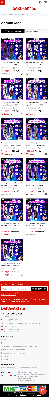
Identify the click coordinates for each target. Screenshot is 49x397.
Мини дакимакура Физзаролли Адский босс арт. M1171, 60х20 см (11, 144)
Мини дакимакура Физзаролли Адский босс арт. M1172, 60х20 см (35, 144)
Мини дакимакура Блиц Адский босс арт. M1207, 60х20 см (10, 224)
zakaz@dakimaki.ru (12, 320)
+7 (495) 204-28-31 (11, 313)
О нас (3, 340)
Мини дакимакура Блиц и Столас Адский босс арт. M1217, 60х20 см (10, 264)
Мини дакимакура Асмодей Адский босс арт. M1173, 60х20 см (11, 184)
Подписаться (39, 289)
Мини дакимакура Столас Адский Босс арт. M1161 (10, 104)
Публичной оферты (8, 295)
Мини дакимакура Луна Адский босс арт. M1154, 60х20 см (34, 63)
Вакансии (5, 356)
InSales (39, 395)
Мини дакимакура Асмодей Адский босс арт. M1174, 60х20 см (36, 184)
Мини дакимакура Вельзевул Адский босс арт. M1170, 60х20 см (37, 104)
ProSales (23, 395)
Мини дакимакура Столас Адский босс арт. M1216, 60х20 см (35, 224)
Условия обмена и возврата (13, 350)
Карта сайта (31, 393)
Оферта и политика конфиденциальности (19, 346)
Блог (3, 343)
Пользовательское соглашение (14, 353)
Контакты (5, 360)
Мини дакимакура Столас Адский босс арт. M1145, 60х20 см (10, 63)
